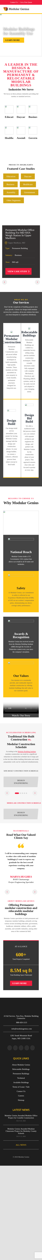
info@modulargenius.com (21, 1029)
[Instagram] (15, 1047)
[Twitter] (9, 1047)
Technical (21, 1078)
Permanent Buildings (21, 1074)
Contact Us (21, 1091)
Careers (21, 1096)
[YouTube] (27, 1047)
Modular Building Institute (27, 751)
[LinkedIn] (32, 1047)
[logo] (16, 8)
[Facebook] (21, 1047)
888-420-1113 (21, 1022)
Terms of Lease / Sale (21, 1087)
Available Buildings (21, 1082)
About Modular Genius (21, 1065)
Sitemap (21, 1100)
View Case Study (17, 271)
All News (21, 1145)
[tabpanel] (21, 782)
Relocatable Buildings (21, 1069)
